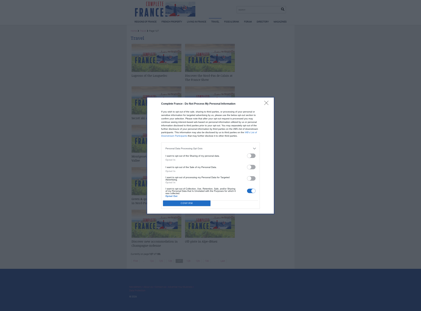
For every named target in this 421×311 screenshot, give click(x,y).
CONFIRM (187, 203)
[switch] (251, 156)
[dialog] (210, 156)
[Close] (267, 104)
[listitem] (210, 148)
